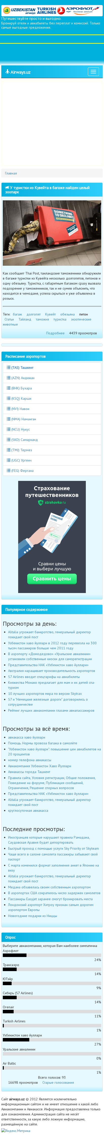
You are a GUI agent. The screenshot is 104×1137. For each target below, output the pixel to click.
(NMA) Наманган (23, 419)
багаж (17, 314)
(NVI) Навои (19, 408)
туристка (60, 319)
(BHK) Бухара (21, 388)
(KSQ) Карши (20, 398)
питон (83, 314)
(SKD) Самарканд (24, 439)
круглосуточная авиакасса (28, 810)
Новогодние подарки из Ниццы (32, 916)
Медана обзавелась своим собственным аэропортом (49, 887)
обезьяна (67, 314)
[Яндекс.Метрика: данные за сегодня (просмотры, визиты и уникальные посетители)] (15, 1130)
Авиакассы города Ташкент (29, 771)
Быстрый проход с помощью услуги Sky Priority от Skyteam (53, 848)
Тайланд (24, 319)
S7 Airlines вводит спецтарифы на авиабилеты (44, 676)
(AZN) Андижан (22, 378)
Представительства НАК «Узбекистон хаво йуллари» (48, 665)
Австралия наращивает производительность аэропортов (51, 670)
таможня (42, 319)
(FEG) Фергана (22, 470)
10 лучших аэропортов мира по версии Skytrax (45, 693)
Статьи (9, 319)
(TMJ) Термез (21, 450)
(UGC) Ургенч (21, 460)
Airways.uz (20, 72)
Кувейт (50, 314)
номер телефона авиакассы (29, 760)
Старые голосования (58, 1082)
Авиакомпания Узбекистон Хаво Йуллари (39, 766)
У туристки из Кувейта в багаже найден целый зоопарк (47, 189)
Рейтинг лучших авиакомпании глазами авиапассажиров (51, 710)
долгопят (34, 314)
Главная (11, 173)
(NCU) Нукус (20, 429)
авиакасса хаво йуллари (26, 737)
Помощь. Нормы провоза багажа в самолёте (42, 743)
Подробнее (55, 333)
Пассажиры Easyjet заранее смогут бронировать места (50, 899)
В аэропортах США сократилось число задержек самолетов (54, 893)
